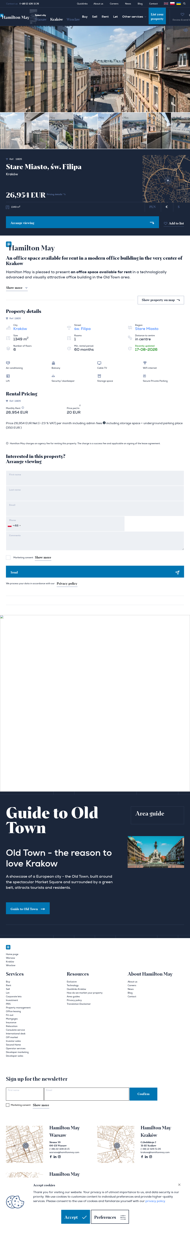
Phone (12, 520)
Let (115, 16)
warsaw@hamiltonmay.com (64, 1152)
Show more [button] (14, 288)
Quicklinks (82, 4)
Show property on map (159, 300)
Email (12, 505)
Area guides (73, 996)
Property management (18, 1008)
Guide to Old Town (24, 909)
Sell (94, 16)
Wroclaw (73, 19)
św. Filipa (82, 329)
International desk (15, 1034)
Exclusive (72, 982)
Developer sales (14, 1056)
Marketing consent (32, 557)
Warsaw (41, 19)
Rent (105, 16)
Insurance (11, 1022)
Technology (73, 985)
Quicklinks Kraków (76, 989)
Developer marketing (17, 1052)
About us (98, 4)
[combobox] (14, 525)
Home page (12, 954)
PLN (152, 207)
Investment (12, 1000)
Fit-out (9, 1015)
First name (15, 475)
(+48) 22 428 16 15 (59, 1149)
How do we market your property (85, 993)
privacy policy (155, 1201)
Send (14, 573)
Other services (132, 16)
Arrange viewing (22, 223)
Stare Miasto (146, 329)
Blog (140, 4)
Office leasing (13, 1011)
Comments (15, 535)
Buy (85, 16)
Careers (114, 4)
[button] (172, 3)
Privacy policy (67, 584)
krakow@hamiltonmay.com (155, 1152)
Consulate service (15, 1030)
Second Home (13, 1045)
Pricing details (55, 194)
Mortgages (12, 1019)
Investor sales (13, 1041)
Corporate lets (14, 996)
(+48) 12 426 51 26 (29, 3)
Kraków (56, 19)
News (128, 4)
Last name (15, 490)
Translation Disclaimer (79, 1004)
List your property (157, 16)
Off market (12, 1037)
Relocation (11, 1026)
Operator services (15, 1048)
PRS (8, 1004)
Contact (153, 4)
